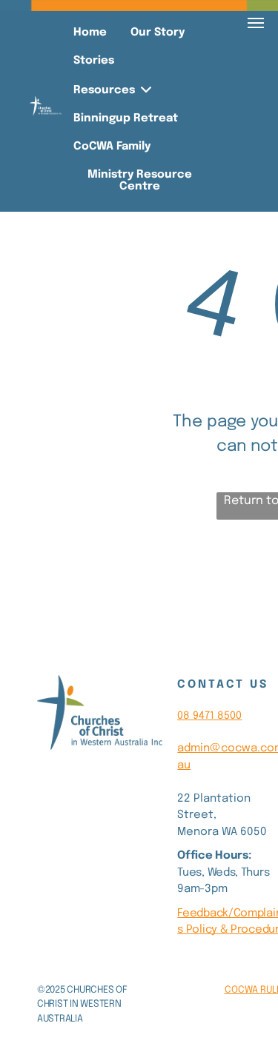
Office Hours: (214, 856)
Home (90, 32)
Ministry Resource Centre (139, 180)
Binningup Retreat (125, 118)
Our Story (157, 32)
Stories (93, 61)
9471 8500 (217, 716)
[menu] (256, 23)
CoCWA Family (111, 146)
